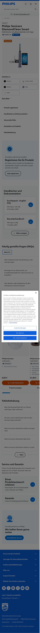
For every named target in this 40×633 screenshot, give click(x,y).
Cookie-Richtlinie (12, 323)
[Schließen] (35, 293)
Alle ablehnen (19, 333)
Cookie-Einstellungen (19, 328)
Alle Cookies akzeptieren (19, 338)
